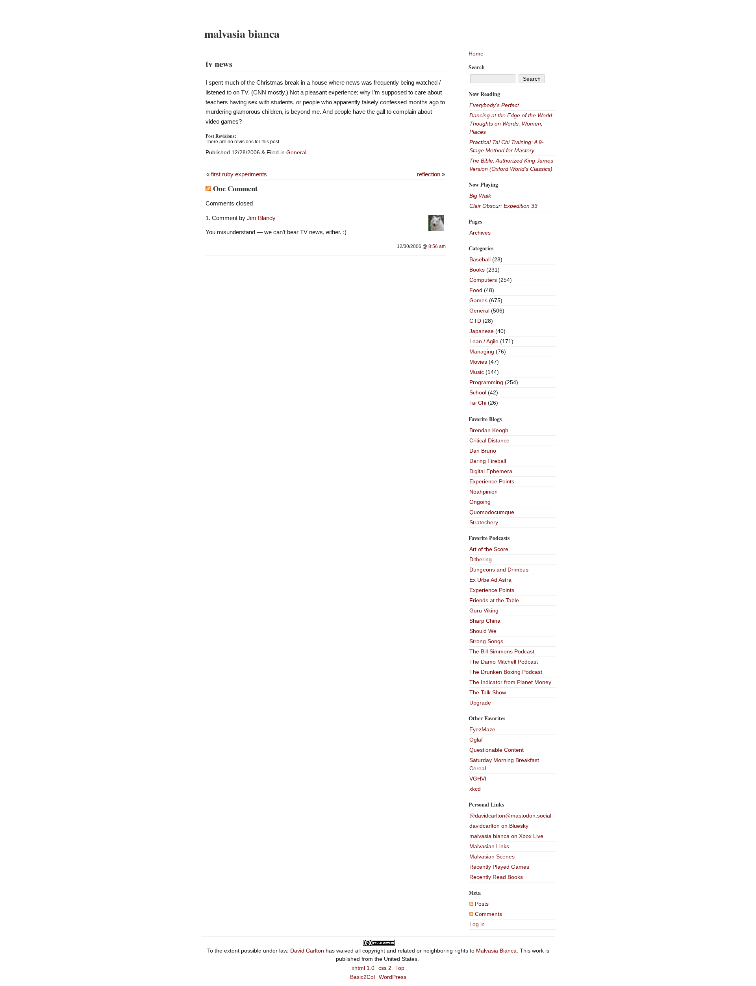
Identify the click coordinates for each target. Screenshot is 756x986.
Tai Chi (477, 403)
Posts (481, 904)
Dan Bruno (482, 451)
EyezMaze (482, 729)
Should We (483, 631)
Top (399, 968)
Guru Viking (483, 610)
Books (477, 269)
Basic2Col (362, 977)
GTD (475, 321)
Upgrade (480, 702)
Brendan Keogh (488, 430)
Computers (483, 280)
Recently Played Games (499, 867)
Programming (486, 382)
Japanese (481, 331)
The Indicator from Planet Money (510, 682)
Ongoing (480, 502)
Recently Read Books (496, 877)
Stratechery (483, 522)
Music (476, 372)
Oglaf (476, 739)
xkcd (475, 789)
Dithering (480, 559)
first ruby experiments (239, 174)
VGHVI (477, 778)
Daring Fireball (487, 461)
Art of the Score (488, 549)
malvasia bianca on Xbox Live (506, 836)
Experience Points (491, 481)
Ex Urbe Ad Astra (490, 580)
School (477, 392)
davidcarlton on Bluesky (498, 826)
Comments (487, 914)
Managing (481, 351)
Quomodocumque (491, 512)
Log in (477, 924)
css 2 (384, 968)
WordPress (392, 977)
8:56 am (437, 246)
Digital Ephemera (490, 471)
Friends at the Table (494, 600)
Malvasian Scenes (492, 856)
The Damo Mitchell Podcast (503, 662)
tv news (219, 63)
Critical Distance (489, 440)
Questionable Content (496, 750)
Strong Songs (486, 641)
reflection (428, 174)
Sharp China (484, 621)
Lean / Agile (483, 341)
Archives (480, 232)
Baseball (480, 259)
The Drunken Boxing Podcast (505, 672)
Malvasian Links (489, 846)
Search (477, 67)
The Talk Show (487, 692)
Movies (478, 362)
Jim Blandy (261, 218)
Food (475, 290)
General (296, 152)
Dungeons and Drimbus (498, 569)
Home (476, 53)
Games (478, 300)
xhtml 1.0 (363, 968)
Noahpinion (483, 491)
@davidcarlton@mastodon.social (510, 815)
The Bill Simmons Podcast (501, 651)
